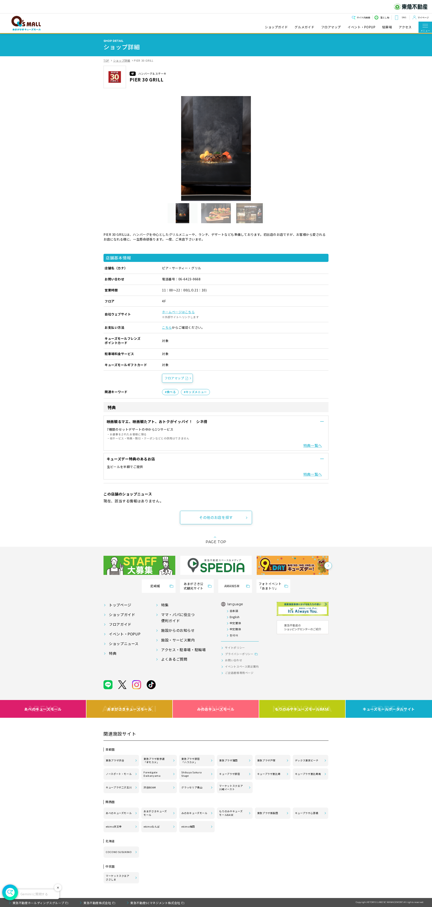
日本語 (234, 611)
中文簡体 (235, 629)
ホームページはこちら (178, 312)
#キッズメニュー (195, 392)
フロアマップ (331, 27)
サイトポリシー (235, 647)
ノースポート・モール (119, 774)
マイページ (423, 17)
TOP (106, 60)
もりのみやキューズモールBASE (302, 709)
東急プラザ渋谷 (115, 760)
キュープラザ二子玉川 (119, 787)
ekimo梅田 (188, 826)
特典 (112, 653)
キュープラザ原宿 (229, 774)
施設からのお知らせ (178, 630)
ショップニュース (124, 643)
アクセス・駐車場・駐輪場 (183, 649)
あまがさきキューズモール (129, 709)
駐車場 (387, 27)
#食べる (170, 392)
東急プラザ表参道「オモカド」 (154, 760)
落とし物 (384, 17)
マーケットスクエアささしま (117, 877)
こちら (167, 327)
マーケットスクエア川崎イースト (231, 787)
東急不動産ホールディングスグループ (38, 903)
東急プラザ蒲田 (228, 760)
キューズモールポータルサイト (389, 709)
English (234, 617)
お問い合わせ (233, 660)
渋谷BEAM (150, 787)
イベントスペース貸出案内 (242, 666)
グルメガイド (304, 27)
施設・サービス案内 (178, 640)
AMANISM (231, 586)
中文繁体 (235, 623)
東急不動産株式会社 (97, 903)
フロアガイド (120, 624)
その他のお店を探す (216, 517)
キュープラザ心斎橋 (306, 813)
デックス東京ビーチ (307, 760)
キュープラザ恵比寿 (269, 774)
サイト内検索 (363, 17)
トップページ (120, 605)
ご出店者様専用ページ (239, 673)
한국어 (234, 635)
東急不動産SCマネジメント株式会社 (155, 903)
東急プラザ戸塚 (266, 760)
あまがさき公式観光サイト (193, 585)
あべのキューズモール (42, 709)
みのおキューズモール (215, 709)
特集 (165, 605)
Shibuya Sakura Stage (191, 774)
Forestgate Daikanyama (152, 774)
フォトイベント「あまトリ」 (270, 585)
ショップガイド (276, 27)
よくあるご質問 (174, 659)
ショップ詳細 (121, 60)
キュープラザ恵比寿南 (308, 774)
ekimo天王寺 (114, 826)
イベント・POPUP (361, 27)
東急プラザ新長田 (267, 813)
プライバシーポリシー (239, 654)
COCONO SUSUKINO (119, 852)
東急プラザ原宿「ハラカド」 (190, 760)
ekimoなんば (152, 826)
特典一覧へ (312, 445)
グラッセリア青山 (191, 787)
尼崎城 (155, 586)
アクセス (405, 27)
